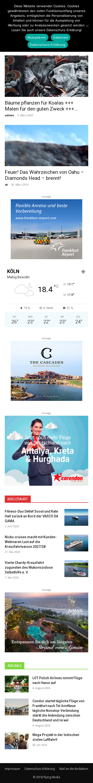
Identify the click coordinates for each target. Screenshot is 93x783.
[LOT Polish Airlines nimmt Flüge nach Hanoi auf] (17, 684)
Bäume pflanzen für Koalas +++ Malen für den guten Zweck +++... (41, 106)
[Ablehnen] (87, 25)
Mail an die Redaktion (73, 769)
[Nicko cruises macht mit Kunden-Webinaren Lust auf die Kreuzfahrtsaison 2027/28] (76, 543)
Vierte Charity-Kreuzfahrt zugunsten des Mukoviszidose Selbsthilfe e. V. (29, 567)
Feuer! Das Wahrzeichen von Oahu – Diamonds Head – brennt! (44, 175)
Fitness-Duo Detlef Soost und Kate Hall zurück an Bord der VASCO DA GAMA (31, 516)
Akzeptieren (36, 37)
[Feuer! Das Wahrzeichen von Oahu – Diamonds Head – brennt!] (46, 145)
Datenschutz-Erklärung (40, 769)
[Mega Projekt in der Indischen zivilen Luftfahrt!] (17, 740)
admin (9, 115)
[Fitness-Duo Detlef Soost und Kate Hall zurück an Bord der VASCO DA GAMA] (76, 517)
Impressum (12, 769)
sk (6, 184)
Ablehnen (60, 37)
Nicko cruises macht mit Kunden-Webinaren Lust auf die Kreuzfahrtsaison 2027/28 (31, 542)
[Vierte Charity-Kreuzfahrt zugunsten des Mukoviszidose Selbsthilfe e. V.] (76, 568)
